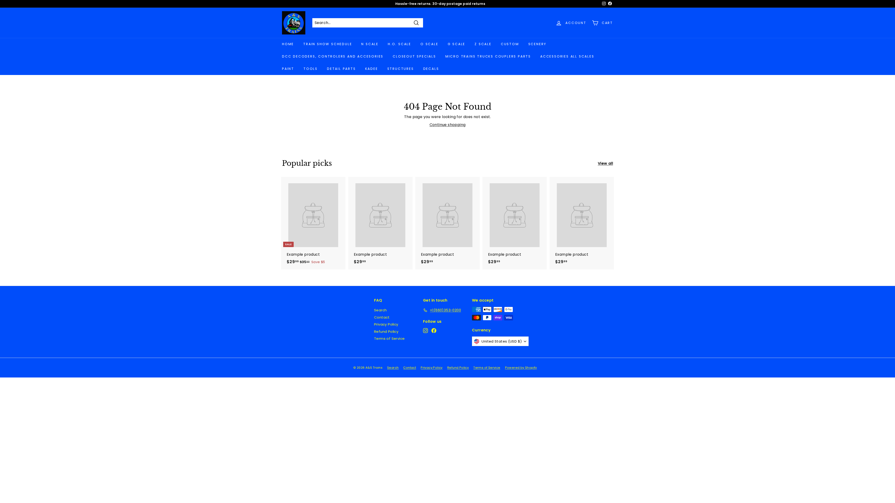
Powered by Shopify (521, 367)
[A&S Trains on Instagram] (425, 330)
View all (605, 163)
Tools (310, 68)
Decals (431, 68)
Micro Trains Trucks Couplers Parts (488, 56)
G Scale (456, 44)
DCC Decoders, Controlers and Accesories (332, 56)
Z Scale (483, 44)
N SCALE (370, 44)
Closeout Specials (414, 56)
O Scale (429, 44)
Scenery (537, 44)
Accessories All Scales (567, 56)
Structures (400, 68)
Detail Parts (341, 68)
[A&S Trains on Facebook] (433, 330)
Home (288, 44)
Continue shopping (448, 124)
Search (380, 310)
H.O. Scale (399, 44)
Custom (510, 44)
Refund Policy (386, 331)
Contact (382, 317)
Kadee (371, 68)
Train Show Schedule (327, 44)
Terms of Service (389, 338)
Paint (288, 68)
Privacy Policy (386, 324)
